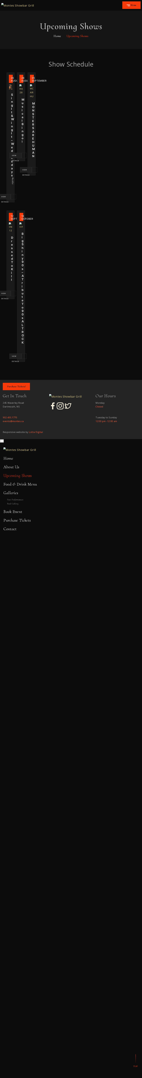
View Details (15, 156)
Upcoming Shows (17, 475)
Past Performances (15, 499)
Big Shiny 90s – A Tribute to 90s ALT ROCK (23, 288)
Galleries (10, 492)
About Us (11, 467)
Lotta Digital (36, 432)
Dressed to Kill (12, 258)
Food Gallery (12, 503)
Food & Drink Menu (20, 484)
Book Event (12, 511)
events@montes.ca (13, 421)
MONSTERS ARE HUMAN (33, 130)
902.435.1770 (10, 417)
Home (57, 36)
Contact (10, 528)
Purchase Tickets (17, 520)
